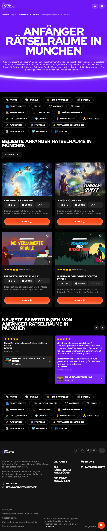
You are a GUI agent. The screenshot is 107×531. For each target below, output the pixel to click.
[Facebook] (76, 450)
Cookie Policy (31, 513)
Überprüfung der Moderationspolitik (19, 522)
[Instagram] (82, 450)
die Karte (60, 461)
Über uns (87, 461)
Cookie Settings (9, 517)
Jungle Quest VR (69, 200)
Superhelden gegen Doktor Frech (77, 278)
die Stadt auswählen (62, 479)
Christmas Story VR (18, 200)
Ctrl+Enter (49, 526)
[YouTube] (94, 450)
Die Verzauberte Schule (21, 276)
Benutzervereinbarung (13, 526)
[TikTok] (88, 450)
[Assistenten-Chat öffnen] (101, 525)
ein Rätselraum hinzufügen (62, 470)
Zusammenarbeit (93, 467)
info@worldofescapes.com (21, 487)
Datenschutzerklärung (12, 513)
